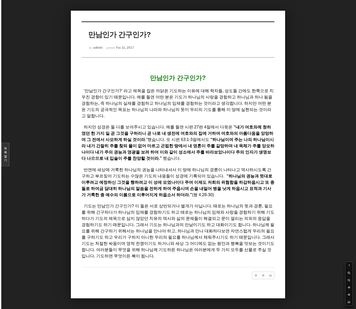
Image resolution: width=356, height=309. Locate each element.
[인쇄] (349, 302)
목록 (5, 154)
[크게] (349, 272)
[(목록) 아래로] (349, 294)
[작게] (349, 280)
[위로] (349, 287)
